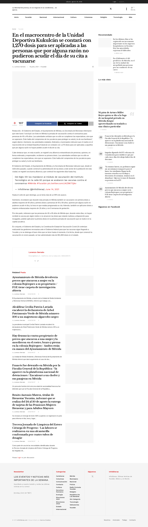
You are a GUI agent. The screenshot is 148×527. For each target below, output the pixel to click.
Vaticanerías (74, 505)
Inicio (16, 17)
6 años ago (118, 53)
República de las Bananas (75, 495)
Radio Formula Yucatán (75, 488)
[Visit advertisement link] (74, 26)
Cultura (73, 17)
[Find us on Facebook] (107, 9)
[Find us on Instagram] (118, 9)
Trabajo (29, 1)
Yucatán (28, 17)
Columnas (88, 17)
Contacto (36, 1)
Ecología (59, 494)
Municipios (74, 479)
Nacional (43, 17)
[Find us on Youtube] (114, 9)
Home (14, 29)
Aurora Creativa (45, 520)
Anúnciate (23, 1)
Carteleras (60, 476)
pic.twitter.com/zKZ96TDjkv (61, 183)
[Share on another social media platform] (91, 124)
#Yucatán (42, 183)
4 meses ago (118, 72)
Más (130, 17)
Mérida (72, 476)
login (19, 457)
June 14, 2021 (52, 189)
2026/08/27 (31, 352)
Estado (58, 506)
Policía (72, 484)
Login (114, 1)
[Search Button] (134, 1)
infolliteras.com (22, 520)
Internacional (58, 17)
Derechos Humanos (59, 491)
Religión (103, 17)
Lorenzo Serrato (20, 67)
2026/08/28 (31, 294)
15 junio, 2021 (34, 67)
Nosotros (15, 1)
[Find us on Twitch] (122, 9)
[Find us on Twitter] (111, 9)
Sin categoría (75, 499)
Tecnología (117, 17)
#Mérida (32, 183)
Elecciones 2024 (60, 503)
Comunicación (61, 482)
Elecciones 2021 (60, 498)
